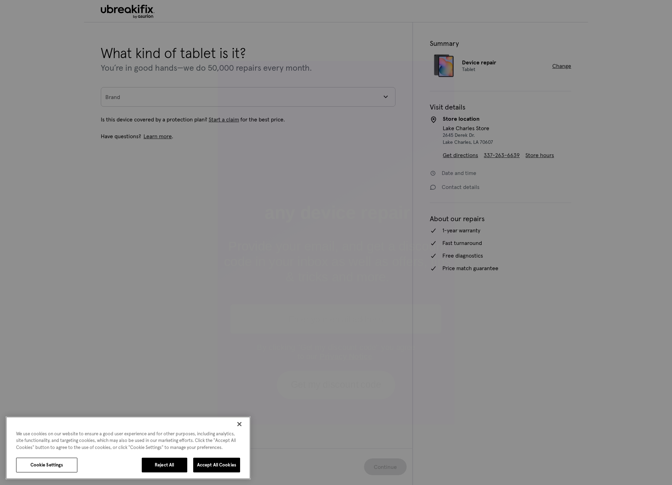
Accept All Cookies (216, 465)
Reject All (164, 465)
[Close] (239, 424)
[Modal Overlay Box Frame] (336, 242)
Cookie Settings (46, 465)
